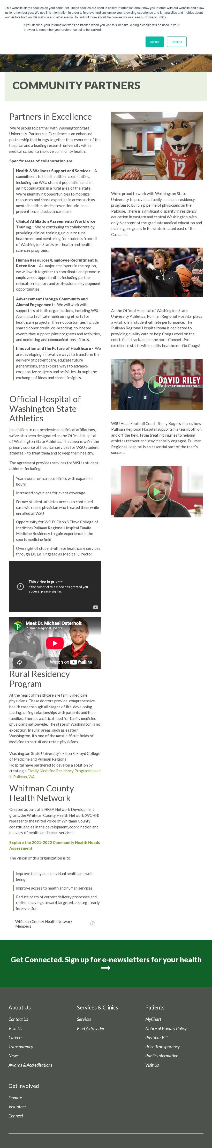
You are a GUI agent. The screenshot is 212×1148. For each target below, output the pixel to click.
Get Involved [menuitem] (24, 1086)
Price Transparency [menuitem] (162, 1046)
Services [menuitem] (84, 1019)
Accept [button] (155, 41)
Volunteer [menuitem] (17, 1106)
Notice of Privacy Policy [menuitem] (166, 1028)
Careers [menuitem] (15, 1037)
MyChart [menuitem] (153, 1019)
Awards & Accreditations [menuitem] (30, 1065)
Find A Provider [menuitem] (90, 1028)
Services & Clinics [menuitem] (97, 1007)
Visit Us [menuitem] (15, 1028)
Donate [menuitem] (15, 1097)
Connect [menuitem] (16, 1115)
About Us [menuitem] (20, 1007)
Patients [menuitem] (154, 1007)
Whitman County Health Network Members (43, 923)
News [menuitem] (14, 1055)
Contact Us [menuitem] (18, 1019)
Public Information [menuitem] (161, 1055)
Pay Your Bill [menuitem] (156, 1037)
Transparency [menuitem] (21, 1046)
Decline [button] (176, 41)
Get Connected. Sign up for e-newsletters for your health (106, 959)
